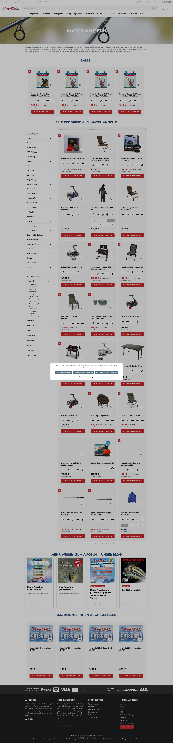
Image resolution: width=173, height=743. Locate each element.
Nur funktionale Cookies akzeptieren (106, 372)
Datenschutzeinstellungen (86, 377)
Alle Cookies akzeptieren (63, 372)
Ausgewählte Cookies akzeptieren (83, 372)
